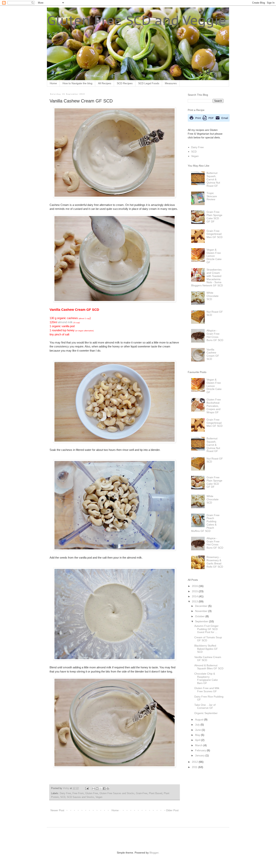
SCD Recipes (125, 83)
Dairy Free (65, 793)
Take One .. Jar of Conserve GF (205, 706)
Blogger (153, 852)
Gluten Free (91, 793)
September (202, 621)
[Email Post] (86, 788)
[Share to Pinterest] (108, 788)
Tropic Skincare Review (212, 196)
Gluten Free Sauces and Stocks (117, 793)
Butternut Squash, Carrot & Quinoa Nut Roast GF (213, 179)
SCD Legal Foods (148, 83)
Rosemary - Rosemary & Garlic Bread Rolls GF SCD (215, 562)
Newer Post (57, 810)
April (198, 739)
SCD (62, 797)
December (201, 605)
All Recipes (104, 83)
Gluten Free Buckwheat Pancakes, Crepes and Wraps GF (214, 406)
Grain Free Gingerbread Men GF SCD (214, 234)
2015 (195, 591)
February (201, 750)
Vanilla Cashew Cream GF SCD (213, 354)
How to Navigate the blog (77, 83)
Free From (78, 793)
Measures (171, 83)
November (201, 611)
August (199, 719)
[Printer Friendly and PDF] (209, 120)
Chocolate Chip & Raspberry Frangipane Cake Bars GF (206, 678)
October (200, 616)
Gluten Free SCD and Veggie (136, 20)
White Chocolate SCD (213, 296)
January (200, 755)
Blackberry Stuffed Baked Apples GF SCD (206, 649)
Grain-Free (141, 793)
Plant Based (155, 793)
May (198, 734)
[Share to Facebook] (104, 788)
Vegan (99, 797)
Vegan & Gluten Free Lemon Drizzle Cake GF (214, 256)
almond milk (65, 322)
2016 (195, 586)
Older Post (172, 810)
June (198, 729)
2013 (195, 601)
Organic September (206, 713)
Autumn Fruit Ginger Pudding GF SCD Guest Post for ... (206, 629)
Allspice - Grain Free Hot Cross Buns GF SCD (215, 335)
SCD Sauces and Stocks (80, 797)
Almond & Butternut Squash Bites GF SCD (208, 667)
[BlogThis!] (97, 788)
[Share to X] (101, 788)
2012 (195, 761)
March (199, 745)
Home (53, 83)
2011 (195, 767)
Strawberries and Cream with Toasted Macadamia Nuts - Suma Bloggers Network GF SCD (207, 277)
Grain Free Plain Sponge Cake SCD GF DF (214, 216)
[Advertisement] (96, 838)
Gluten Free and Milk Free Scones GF (206, 690)
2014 (195, 596)
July (198, 724)
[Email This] (93, 788)
